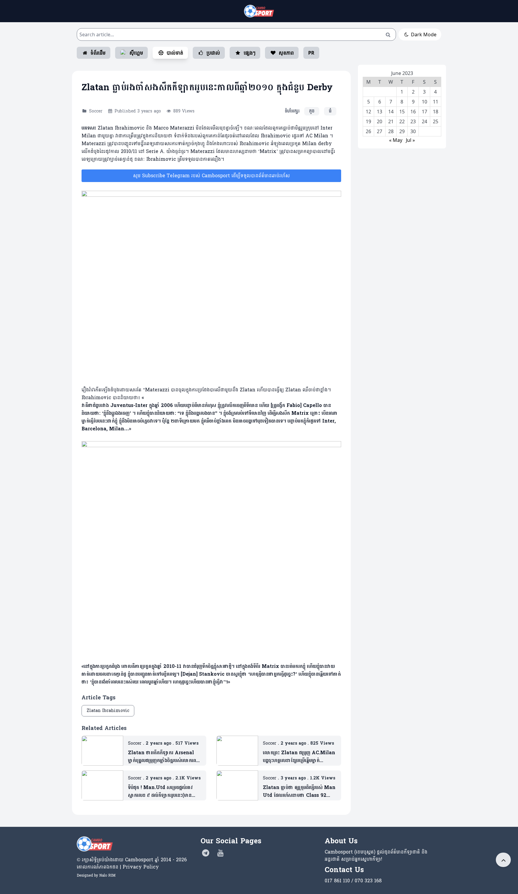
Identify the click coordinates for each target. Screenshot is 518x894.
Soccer (96, 111)
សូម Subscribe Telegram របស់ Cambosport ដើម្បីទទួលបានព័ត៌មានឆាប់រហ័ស (211, 175)
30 (413, 131)
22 (402, 121)
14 (391, 111)
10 (424, 101)
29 (402, 131)
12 (368, 111)
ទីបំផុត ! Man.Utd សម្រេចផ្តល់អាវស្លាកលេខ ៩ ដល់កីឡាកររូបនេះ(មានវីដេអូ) (160, 791)
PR (311, 52)
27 (379, 131)
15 (402, 111)
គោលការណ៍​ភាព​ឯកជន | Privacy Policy (118, 867)
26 (368, 131)
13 (379, 111)
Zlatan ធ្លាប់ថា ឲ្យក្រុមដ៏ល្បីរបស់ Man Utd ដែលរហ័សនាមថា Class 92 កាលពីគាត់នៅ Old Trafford (299, 791)
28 (391, 131)
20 (379, 121)
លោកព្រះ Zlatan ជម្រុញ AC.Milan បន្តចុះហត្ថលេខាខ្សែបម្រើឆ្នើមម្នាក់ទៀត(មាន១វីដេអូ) (299, 756)
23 (413, 121)
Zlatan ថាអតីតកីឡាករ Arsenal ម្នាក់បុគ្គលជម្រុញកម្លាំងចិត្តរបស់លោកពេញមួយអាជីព (164, 756)
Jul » (410, 140)
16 (413, 111)
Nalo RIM (107, 875)
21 (391, 121)
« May (395, 140)
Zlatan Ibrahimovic (108, 710)
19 (368, 121)
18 (435, 111)
